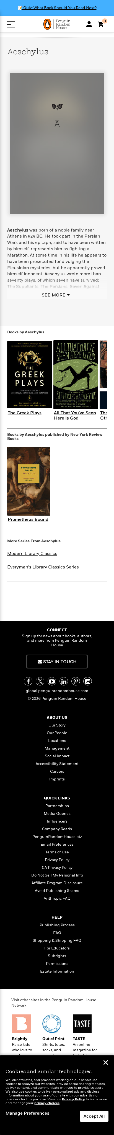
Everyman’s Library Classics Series (43, 567)
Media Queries (57, 813)
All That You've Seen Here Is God (75, 415)
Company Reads (57, 829)
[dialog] (57, 1095)
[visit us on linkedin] (63, 681)
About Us (57, 717)
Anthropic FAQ (57, 898)
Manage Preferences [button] (27, 1113)
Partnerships (57, 806)
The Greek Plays (25, 413)
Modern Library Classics (32, 554)
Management (57, 748)
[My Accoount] (89, 24)
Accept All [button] (94, 1116)
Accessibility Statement (57, 763)
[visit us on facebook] (28, 681)
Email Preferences (57, 844)
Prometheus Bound (28, 519)
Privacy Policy (57, 859)
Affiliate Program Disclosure (57, 883)
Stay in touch (59, 662)
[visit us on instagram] (87, 681)
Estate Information (57, 971)
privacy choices (46, 1103)
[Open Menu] (11, 24)
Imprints (57, 779)
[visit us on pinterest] (75, 681)
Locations (57, 740)
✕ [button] (105, 1063)
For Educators (57, 948)
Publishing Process (57, 925)
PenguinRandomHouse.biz (57, 836)
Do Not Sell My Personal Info (57, 875)
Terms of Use (57, 852)
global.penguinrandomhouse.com (57, 690)
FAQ (57, 932)
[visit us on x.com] (40, 681)
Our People (57, 733)
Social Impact (57, 756)
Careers (57, 771)
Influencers (57, 821)
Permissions (57, 963)
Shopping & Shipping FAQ (57, 940)
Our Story (57, 725)
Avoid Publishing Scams (57, 890)
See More (54, 295)
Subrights (57, 956)
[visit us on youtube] (52, 681)
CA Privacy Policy (57, 867)
